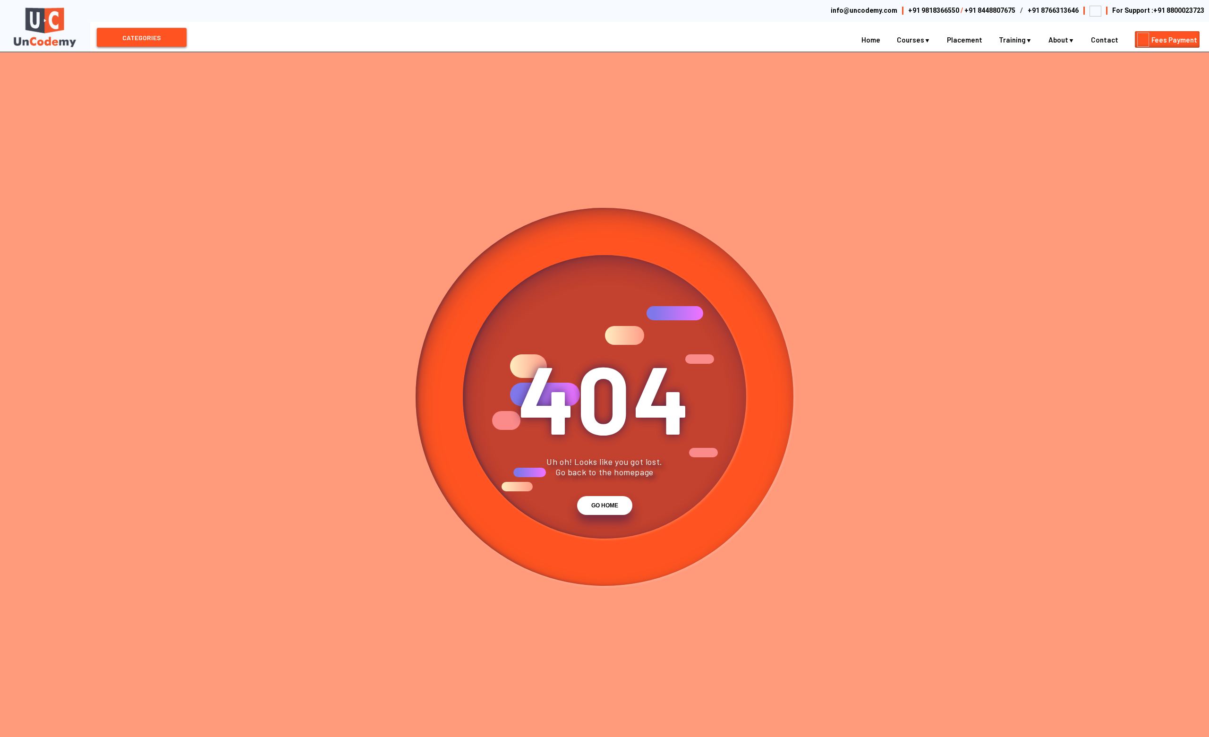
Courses (911, 39)
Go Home (604, 505)
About (1059, 39)
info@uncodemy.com (864, 10)
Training (1013, 39)
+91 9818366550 (933, 10)
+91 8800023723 (1178, 10)
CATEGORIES (141, 38)
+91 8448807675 (989, 10)
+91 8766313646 (1053, 10)
